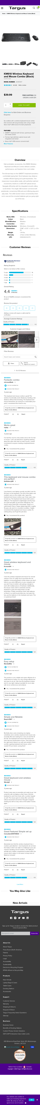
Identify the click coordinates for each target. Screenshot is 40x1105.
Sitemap (5, 1016)
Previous (2, 37)
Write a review (22, 85)
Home (3, 13)
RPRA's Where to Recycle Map (13, 970)
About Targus (7, 947)
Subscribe (34, 933)
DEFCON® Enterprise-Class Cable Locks (16, 1034)
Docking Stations (8, 989)
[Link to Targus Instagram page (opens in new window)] (15, 918)
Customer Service (9, 1001)
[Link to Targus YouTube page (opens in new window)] (23, 918)
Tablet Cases (7, 986)
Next (37, 37)
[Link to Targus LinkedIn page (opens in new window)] (27, 918)
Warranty (6, 1004)
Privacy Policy (7, 956)
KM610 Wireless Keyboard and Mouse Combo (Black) (21, 13)
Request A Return (9, 1010)
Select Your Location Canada (20, 1067)
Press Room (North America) (12, 950)
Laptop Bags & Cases (10, 983)
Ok (31, 1100)
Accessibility (7, 961)
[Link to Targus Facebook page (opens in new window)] (11, 918)
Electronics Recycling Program (13, 967)
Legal (5, 959)
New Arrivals (7, 980)
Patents (5, 953)
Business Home (8, 1025)
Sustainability (7, 964)
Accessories (7, 991)
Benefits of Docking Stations (12, 1028)
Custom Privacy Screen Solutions (14, 1031)
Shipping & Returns (9, 1007)
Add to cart (24, 105)
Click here (7, 112)
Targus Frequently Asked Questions (15, 1013)
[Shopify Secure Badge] (11, 1047)
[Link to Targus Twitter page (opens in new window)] (19, 918)
